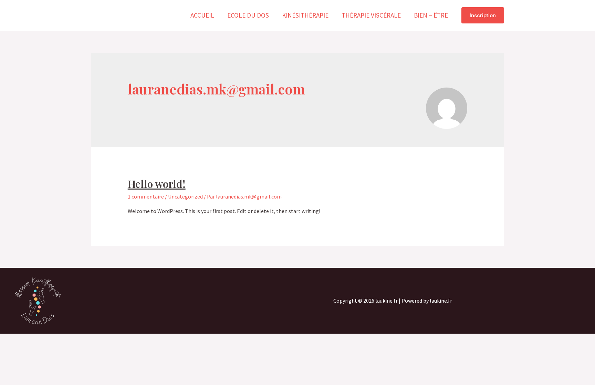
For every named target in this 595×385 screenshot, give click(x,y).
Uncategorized (185, 196)
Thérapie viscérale (371, 15)
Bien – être (431, 15)
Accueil (202, 15)
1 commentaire (146, 196)
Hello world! (157, 184)
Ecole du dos (248, 15)
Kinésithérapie (305, 15)
